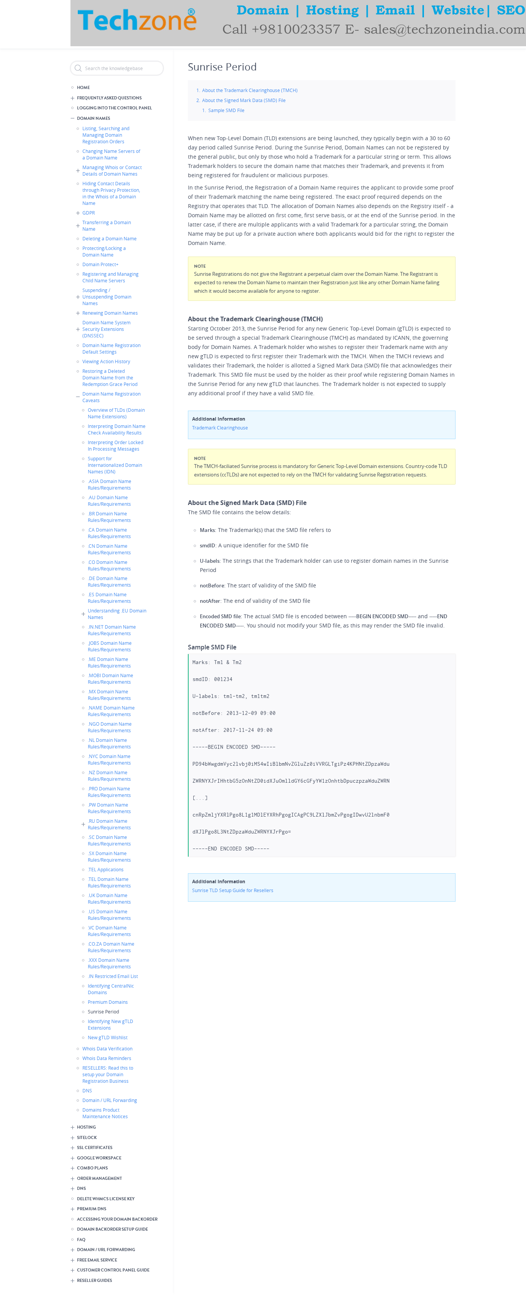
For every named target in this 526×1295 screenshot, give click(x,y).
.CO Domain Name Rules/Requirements (109, 565)
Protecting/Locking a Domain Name (104, 251)
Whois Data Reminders (106, 1058)
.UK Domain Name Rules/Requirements (109, 898)
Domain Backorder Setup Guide (112, 1229)
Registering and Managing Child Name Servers (110, 277)
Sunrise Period (103, 1011)
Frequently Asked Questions (109, 98)
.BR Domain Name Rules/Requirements (109, 516)
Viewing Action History (106, 361)
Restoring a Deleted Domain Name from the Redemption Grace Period (109, 377)
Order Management (99, 1178)
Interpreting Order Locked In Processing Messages (115, 445)
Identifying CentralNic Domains (111, 989)
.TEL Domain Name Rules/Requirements (109, 882)
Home (83, 88)
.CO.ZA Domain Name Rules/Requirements (111, 947)
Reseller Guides (94, 1280)
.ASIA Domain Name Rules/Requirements (109, 484)
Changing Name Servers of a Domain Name (111, 154)
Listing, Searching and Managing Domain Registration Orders (105, 134)
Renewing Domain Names (110, 313)
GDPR (88, 213)
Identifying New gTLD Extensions (110, 1024)
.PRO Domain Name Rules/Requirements (109, 791)
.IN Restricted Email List (113, 976)
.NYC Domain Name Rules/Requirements (109, 759)
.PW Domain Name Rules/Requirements (109, 808)
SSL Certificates (94, 1148)
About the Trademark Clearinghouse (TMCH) (250, 90)
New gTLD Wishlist (107, 1037)
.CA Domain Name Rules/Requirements (109, 533)
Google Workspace (99, 1158)
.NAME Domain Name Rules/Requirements (111, 711)
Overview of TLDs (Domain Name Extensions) (116, 413)
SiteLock (87, 1138)
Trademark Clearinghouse (220, 427)
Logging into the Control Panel (114, 108)
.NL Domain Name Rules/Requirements (109, 743)
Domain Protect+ (100, 264)
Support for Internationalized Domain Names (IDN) (115, 465)
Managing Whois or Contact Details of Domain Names (112, 170)
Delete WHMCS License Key (105, 1199)
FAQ (81, 1240)
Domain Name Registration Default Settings (111, 348)
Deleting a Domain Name (109, 238)
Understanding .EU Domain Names (117, 613)
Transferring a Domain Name (106, 225)
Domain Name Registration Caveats (111, 397)
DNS (87, 1090)
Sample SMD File (226, 110)
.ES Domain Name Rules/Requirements (109, 597)
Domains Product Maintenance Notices (105, 1113)
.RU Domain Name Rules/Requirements (109, 824)
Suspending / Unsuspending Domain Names (106, 296)
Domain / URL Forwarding (109, 1100)
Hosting (86, 1127)
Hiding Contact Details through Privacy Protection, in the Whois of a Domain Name (111, 193)
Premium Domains (108, 1002)
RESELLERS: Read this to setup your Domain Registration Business (107, 1074)
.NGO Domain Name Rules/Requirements (110, 727)
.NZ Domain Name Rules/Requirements (109, 775)
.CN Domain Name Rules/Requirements (109, 549)
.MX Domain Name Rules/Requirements (109, 694)
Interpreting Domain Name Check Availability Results (117, 429)
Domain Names (93, 118)
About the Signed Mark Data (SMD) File (244, 100)
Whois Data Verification (107, 1048)
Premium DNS (91, 1209)
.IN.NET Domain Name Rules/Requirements (112, 630)
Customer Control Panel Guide (113, 1270)
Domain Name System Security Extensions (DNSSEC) (106, 329)
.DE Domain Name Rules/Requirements (109, 581)
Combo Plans (92, 1168)
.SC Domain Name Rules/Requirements (109, 840)
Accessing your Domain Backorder (117, 1219)
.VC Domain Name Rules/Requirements (109, 930)
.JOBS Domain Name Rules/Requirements (110, 646)
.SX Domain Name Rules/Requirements (109, 856)
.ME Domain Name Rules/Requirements (109, 662)
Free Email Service (97, 1260)
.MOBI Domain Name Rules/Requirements (110, 678)
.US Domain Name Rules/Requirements (109, 914)
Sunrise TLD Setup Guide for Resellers (232, 890)
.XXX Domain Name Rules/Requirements (109, 963)
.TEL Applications (106, 869)
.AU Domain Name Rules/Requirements (109, 500)
